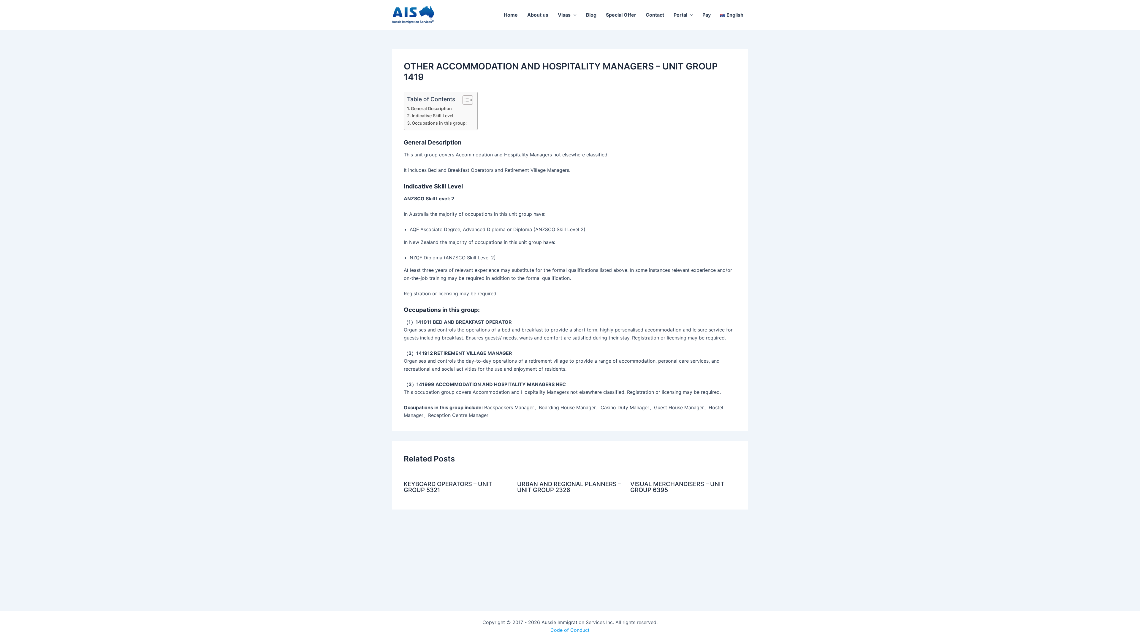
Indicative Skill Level (432, 115)
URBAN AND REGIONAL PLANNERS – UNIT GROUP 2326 (569, 487)
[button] (574, 15)
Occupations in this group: (439, 123)
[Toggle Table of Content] (464, 100)
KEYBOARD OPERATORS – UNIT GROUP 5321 (448, 487)
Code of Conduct (570, 630)
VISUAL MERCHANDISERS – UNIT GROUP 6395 (677, 487)
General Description (431, 108)
